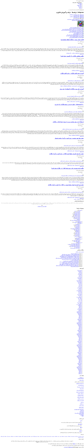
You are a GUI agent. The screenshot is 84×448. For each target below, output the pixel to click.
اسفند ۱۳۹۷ (80, 324)
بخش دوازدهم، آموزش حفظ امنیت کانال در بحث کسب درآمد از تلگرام (66, 153)
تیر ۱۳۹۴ (80, 365)
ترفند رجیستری (77, 229)
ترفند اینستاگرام (35, 436)
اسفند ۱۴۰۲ (80, 282)
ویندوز (58, 436)
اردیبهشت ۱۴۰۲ (79, 290)
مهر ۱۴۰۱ (80, 293)
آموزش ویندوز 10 (49, 436)
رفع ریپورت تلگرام (81, 398)
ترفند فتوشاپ (77, 230)
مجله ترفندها (82, 380)
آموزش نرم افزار (77, 215)
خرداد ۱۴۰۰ (80, 303)
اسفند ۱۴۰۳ (80, 274)
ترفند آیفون (79, 437)
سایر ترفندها (80, 242)
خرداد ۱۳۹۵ (80, 355)
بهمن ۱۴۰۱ (80, 291)
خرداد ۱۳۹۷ (80, 333)
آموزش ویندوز (77, 217)
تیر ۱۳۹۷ (80, 332)
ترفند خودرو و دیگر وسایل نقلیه (75, 246)
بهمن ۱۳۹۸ (80, 314)
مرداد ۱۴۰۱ (80, 295)
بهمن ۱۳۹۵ (80, 347)
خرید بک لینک (71, 447)
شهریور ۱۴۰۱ (79, 294)
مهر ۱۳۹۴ (80, 362)
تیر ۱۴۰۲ (80, 288)
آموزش (80, 210)
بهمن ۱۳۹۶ (80, 336)
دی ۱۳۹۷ (80, 326)
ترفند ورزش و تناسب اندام (75, 248)
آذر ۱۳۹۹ (80, 307)
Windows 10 (16, 436)
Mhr (81, 427)
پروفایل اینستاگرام (81, 395)
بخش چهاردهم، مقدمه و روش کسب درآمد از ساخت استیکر (69, 138)
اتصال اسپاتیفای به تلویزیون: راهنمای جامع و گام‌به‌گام (70, 254)
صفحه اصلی (80, 3)
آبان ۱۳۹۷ (80, 328)
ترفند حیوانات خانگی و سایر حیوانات (74, 244)
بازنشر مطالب (79, 5)
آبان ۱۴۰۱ (80, 292)
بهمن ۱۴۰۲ (80, 283)
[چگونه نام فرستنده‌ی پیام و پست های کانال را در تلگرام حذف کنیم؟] (72, 175)
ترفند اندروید (82, 19)
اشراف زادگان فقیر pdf (74, 266)
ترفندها (68, 101)
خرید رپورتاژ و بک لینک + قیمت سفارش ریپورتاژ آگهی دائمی (68, 264)
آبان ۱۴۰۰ (80, 300)
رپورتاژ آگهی (78, 239)
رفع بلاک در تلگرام (81, 393)
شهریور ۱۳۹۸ (79, 319)
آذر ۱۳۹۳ (80, 371)
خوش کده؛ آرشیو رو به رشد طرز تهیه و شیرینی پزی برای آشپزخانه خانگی (67, 258)
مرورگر (82, 437)
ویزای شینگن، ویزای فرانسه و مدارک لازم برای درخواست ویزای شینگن (67, 265)
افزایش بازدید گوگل (80, 400)
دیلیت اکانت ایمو (81, 385)
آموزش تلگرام (2, 436)
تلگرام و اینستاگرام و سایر (75, 220)
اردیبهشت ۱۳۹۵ (79, 356)
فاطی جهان (80, 424)
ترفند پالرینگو (77, 227)
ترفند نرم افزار (72, 101)
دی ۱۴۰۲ (80, 284)
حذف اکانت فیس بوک (80, 390)
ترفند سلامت (78, 247)
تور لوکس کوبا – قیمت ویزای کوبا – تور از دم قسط (71, 262)
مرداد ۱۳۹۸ (80, 320)
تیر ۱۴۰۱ (80, 296)
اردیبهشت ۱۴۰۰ (79, 304)
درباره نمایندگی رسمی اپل (75, 253)
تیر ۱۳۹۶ (80, 343)
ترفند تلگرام (12, 436)
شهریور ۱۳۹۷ (79, 330)
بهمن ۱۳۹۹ (80, 305)
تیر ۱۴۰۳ (80, 279)
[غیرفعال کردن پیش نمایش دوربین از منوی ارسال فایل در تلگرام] (73, 129)
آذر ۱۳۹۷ (80, 327)
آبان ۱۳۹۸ (80, 317)
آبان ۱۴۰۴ (80, 273)
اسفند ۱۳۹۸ (80, 313)
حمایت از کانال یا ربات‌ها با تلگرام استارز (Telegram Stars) (70, 257)
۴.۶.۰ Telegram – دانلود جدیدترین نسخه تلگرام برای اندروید (69, 104)
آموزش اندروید (77, 212)
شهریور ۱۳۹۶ (79, 341)
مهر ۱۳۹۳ (80, 373)
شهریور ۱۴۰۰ (79, 302)
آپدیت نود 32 (82, 411)
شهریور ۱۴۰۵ (79, 270)
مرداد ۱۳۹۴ (80, 364)
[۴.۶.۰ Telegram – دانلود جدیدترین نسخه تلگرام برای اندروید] (74, 111)
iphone (5, 436)
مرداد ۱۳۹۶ (80, 342)
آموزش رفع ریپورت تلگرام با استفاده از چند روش (72, 89)
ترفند (78, 436)
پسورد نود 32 (82, 412)
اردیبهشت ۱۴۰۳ (79, 280)
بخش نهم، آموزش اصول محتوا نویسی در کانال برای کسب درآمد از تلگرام (66, 184)
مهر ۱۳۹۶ (80, 340)
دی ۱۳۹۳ (80, 370)
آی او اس (41, 436)
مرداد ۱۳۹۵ (80, 353)
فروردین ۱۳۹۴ (79, 368)
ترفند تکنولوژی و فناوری (75, 19)
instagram (56, 436)
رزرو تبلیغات (82, 377)
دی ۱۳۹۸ (80, 315)
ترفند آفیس (78, 224)
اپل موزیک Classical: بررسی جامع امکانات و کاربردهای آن (70, 255)
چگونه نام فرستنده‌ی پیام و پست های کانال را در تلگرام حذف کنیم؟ (67, 168)
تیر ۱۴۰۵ (80, 272)
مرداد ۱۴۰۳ (80, 278)
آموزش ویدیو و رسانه (76, 216)
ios (14, 436)
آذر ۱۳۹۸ (80, 316)
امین (81, 420)
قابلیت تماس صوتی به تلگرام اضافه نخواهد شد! (72, 39)
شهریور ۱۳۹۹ (79, 309)
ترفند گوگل (78, 231)
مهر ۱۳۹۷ (80, 329)
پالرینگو (78, 219)
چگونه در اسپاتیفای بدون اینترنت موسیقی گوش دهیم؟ (70, 259)
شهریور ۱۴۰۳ (79, 277)
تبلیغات (80, 4)
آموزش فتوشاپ (77, 214)
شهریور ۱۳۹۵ (79, 352)
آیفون (60, 436)
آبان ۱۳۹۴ (80, 361)
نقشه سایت (66, 447)
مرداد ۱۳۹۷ (80, 331)
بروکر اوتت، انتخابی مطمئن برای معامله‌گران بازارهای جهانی (69, 263)
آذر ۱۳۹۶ (80, 338)
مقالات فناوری (77, 241)
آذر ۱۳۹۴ (80, 360)
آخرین (75, 199)
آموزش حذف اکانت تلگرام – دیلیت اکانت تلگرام (72, 73)
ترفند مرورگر (77, 232)
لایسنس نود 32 (81, 414)
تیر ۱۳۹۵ (80, 354)
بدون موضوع (80, 221)
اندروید (83, 436)
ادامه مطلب (82, 71)
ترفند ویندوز (78, 234)
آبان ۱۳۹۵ (80, 350)
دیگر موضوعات (68, 53)
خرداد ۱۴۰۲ (80, 289)
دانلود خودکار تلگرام (80, 397)
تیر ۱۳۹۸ (80, 321)
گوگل (22, 436)
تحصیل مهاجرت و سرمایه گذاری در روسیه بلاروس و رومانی (69, 261)
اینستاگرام (69, 436)
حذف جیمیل (82, 388)
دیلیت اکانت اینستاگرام (80, 383)
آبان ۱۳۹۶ (80, 339)
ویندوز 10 (80, 436)
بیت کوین (82, 402)
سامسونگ (20, 436)
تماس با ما (80, 6)
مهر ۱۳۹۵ (80, 351)
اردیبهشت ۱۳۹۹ (79, 311)
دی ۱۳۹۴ (80, 359)
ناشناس (80, 430)
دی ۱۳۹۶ (80, 337)
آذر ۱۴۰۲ (80, 285)
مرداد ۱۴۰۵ (80, 271)
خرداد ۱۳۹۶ (80, 344)
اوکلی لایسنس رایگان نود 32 (79, 413)
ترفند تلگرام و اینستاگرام (76, 70)
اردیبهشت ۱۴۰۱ (79, 297)
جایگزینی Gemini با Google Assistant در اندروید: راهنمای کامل (69, 256)
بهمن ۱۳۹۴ (80, 358)
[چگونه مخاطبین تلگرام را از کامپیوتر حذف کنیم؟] (75, 63)
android (29, 436)
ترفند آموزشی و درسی (76, 243)
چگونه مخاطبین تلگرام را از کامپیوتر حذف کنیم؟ (72, 56)
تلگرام (76, 436)
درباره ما (80, 7)
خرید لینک (82, 410)
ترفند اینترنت (69, 19)
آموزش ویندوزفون (77, 218)
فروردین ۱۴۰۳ (79, 281)
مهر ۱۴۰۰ (80, 301)
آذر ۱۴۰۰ (80, 299)
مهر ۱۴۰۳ (80, 276)
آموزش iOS (77, 211)
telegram (63, 436)
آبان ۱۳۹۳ (80, 372)
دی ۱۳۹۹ (80, 306)
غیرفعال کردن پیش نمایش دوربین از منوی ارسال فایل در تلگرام (68, 122)
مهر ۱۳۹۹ (80, 308)
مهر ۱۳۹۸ (80, 318)
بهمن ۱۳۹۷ (80, 325)
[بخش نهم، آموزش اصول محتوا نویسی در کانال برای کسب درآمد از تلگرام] (71, 192)
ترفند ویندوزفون (77, 236)
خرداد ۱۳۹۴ (80, 366)
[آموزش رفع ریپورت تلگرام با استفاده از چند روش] (75, 96)
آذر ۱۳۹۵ (80, 349)
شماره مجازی (81, 405)
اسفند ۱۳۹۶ (80, 335)
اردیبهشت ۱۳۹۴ (79, 367)
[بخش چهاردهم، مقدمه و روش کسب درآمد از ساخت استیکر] (74, 145)
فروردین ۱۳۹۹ (79, 312)
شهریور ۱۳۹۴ (79, 363)
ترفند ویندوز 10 (77, 235)
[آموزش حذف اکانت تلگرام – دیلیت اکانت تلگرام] (76, 80)
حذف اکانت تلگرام (81, 378)
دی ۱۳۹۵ (80, 348)
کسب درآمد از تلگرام (70, 150)
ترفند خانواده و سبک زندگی (75, 245)
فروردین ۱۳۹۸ (79, 323)
